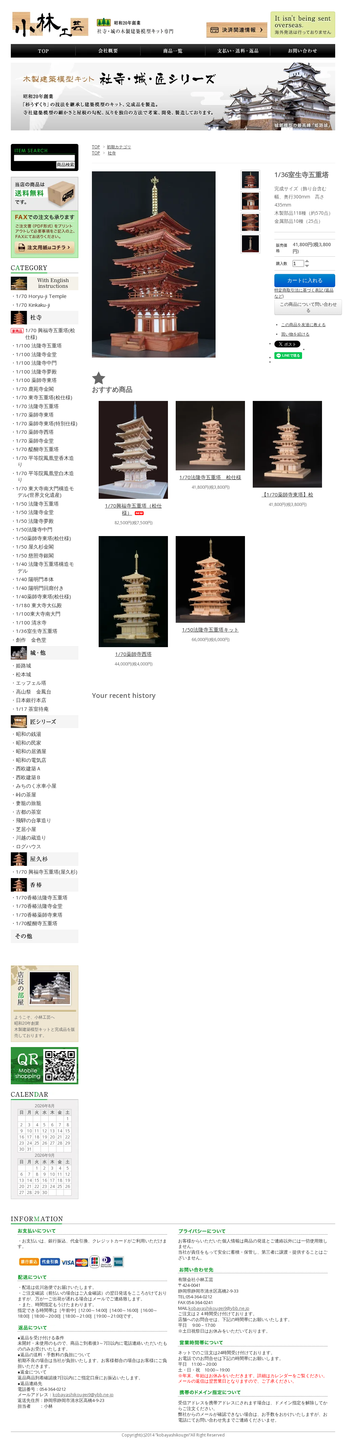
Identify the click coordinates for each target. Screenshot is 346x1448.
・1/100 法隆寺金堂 (37, 354)
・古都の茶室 (29, 811)
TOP (96, 147)
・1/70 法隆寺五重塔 (38, 406)
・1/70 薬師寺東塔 (36, 414)
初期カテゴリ (119, 147)
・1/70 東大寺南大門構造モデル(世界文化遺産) (46, 491)
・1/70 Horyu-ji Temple (42, 296)
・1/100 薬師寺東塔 (37, 380)
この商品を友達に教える (303, 324)
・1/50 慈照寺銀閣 (36, 555)
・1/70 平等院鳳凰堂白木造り (46, 476)
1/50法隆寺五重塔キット (210, 629)
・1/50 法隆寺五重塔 (38, 503)
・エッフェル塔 (32, 682)
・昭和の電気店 (32, 760)
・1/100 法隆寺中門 (37, 362)
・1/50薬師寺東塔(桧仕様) (44, 538)
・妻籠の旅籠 (29, 803)
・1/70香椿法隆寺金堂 (40, 905)
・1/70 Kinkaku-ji (34, 304)
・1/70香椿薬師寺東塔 (40, 914)
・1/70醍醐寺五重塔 (37, 923)
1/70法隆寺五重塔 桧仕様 (210, 477)
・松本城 (24, 674)
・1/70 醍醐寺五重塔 (38, 449)
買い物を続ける (295, 334)
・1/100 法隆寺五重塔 (40, 345)
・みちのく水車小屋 (37, 785)
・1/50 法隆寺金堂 (36, 512)
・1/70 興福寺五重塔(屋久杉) (47, 871)
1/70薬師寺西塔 (133, 654)
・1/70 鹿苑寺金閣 (36, 388)
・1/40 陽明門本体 (36, 579)
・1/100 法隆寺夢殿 (37, 371)
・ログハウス (29, 846)
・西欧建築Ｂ (29, 777)
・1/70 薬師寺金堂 (36, 440)
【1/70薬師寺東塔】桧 (287, 494)
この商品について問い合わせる (308, 307)
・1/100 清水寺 (32, 622)
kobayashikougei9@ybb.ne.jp (83, 1394)
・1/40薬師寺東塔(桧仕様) (44, 596)
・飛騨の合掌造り (34, 820)
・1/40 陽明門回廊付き (41, 587)
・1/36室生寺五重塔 (37, 630)
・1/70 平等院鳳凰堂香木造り (46, 461)
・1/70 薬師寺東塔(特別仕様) (47, 423)
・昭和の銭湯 (29, 733)
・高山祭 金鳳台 (34, 691)
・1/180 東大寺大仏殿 (40, 605)
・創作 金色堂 (32, 639)
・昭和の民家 (29, 742)
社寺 (112, 153)
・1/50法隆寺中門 (35, 529)
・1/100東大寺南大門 (39, 613)
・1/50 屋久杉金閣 (36, 546)
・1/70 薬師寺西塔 (36, 431)
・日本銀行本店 (32, 700)
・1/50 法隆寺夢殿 (36, 520)
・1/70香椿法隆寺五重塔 (43, 897)
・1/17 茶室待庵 (33, 708)
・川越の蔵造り (32, 837)
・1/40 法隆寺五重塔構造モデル (46, 567)
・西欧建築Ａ (29, 768)
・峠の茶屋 (27, 794)
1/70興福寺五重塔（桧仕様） (133, 509)
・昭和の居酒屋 (32, 751)
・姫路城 (24, 665)
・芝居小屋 (27, 829)
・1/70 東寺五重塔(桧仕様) (45, 397)
